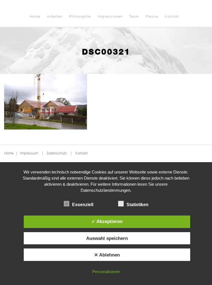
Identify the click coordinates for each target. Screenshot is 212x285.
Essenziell (82, 204)
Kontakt (172, 17)
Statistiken (137, 204)
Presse (151, 17)
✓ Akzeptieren (107, 221)
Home (35, 17)
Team (134, 17)
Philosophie (80, 17)
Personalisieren (106, 271)
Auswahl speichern (107, 238)
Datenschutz (57, 153)
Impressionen (110, 17)
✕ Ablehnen (107, 254)
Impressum (29, 153)
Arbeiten (55, 17)
